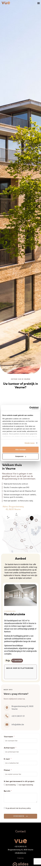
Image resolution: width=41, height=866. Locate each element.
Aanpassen (19, 456)
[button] (39, 3)
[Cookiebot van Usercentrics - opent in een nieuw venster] (29, 408)
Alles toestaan (20, 449)
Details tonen (29, 443)
